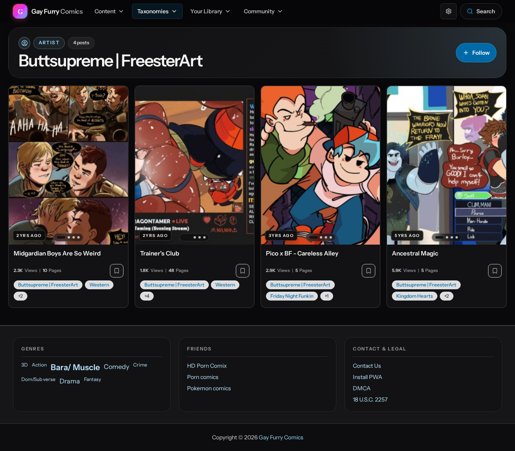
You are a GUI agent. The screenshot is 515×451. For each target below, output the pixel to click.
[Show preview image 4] (78, 237)
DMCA (362, 388)
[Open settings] (449, 11)
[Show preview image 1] (61, 237)
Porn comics (202, 377)
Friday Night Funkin (291, 296)
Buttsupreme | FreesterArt (48, 285)
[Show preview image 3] (73, 237)
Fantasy (92, 379)
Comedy (116, 366)
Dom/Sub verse (38, 379)
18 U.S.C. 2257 (370, 399)
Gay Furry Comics (281, 437)
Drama (70, 381)
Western (99, 285)
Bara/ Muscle (75, 367)
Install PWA (367, 377)
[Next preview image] (117, 165)
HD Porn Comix (207, 365)
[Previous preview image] (19, 165)
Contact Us (367, 365)
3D (24, 365)
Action (39, 365)
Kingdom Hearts (414, 296)
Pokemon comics (209, 388)
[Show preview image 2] (69, 237)
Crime (140, 365)
